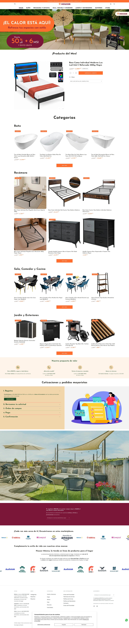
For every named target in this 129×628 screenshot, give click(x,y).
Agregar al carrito (90, 73)
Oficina (48, 599)
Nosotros (33, 596)
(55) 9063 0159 (25, 594)
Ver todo (64, 165)
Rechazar (84, 624)
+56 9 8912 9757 (25, 611)
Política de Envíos (68, 599)
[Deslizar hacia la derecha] (62, 109)
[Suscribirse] (69, 517)
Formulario (10, 399)
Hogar (48, 596)
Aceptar (64, 624)
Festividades (50, 607)
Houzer (19, 622)
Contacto (65, 603)
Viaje (48, 602)
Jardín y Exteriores (51, 594)
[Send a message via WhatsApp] (126, 620)
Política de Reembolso (69, 601)
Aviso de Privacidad (68, 594)
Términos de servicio (69, 596)
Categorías (33, 594)
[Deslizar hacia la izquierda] (59, 109)
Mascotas (49, 604)
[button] (15, 3)
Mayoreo (33, 599)
